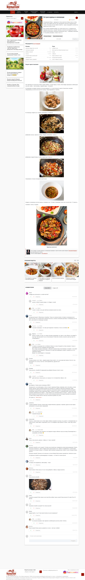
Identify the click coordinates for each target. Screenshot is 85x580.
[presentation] (75, 260)
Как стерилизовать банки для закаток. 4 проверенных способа (14, 41)
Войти (75, 12)
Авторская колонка (42, 12)
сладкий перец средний (31, 59)
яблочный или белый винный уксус (60, 50)
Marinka (30, 526)
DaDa (30, 475)
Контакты (56, 12)
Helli (30, 504)
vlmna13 (34, 300)
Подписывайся (16, 22)
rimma (30, 315)
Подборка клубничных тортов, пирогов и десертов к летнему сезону (14, 48)
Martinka (31, 445)
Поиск (12, 12)
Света (40, 300)
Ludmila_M (31, 460)
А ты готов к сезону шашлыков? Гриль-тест (13, 54)
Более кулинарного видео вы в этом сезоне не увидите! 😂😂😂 (14, 74)
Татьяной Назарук (73, 250)
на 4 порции (36, 43)
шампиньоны (28, 57)
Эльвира (41, 376)
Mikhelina (31, 468)
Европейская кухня (57, 36)
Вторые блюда (47, 36)
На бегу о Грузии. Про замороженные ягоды (13, 85)
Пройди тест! (26, 12)
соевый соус (55, 48)
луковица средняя (30, 50)
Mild (33, 308)
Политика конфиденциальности (50, 570)
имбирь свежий (29, 52)
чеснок (27, 53)
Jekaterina (40, 412)
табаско (54, 53)
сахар (53, 52)
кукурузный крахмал (57, 57)
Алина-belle (40, 429)
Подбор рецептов (19, 12)
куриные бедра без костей (32, 48)
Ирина (39, 519)
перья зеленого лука (57, 55)
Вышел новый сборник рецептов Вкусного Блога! (14, 79)
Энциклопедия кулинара (34, 12)
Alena (30, 438)
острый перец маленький (31, 55)
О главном (49, 12)
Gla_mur (34, 326)
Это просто (44, 253)
